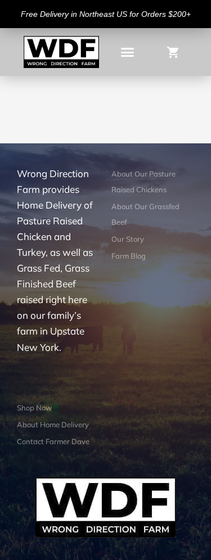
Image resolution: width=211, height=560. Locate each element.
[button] (127, 52)
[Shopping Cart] (176, 51)
